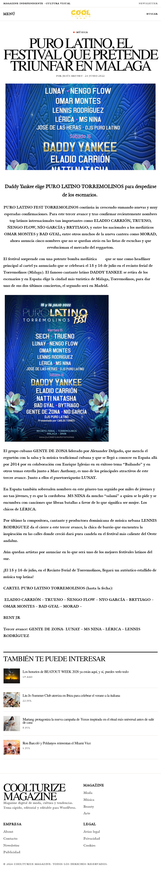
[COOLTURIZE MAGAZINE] (80, 14)
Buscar (152, 14)
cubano (25, 450)
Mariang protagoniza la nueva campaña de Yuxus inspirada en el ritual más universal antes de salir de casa (88, 721)
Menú (9, 14)
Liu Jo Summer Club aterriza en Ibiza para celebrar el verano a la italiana (71, 695)
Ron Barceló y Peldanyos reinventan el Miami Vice (57, 742)
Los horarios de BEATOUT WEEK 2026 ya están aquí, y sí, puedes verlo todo (76, 671)
